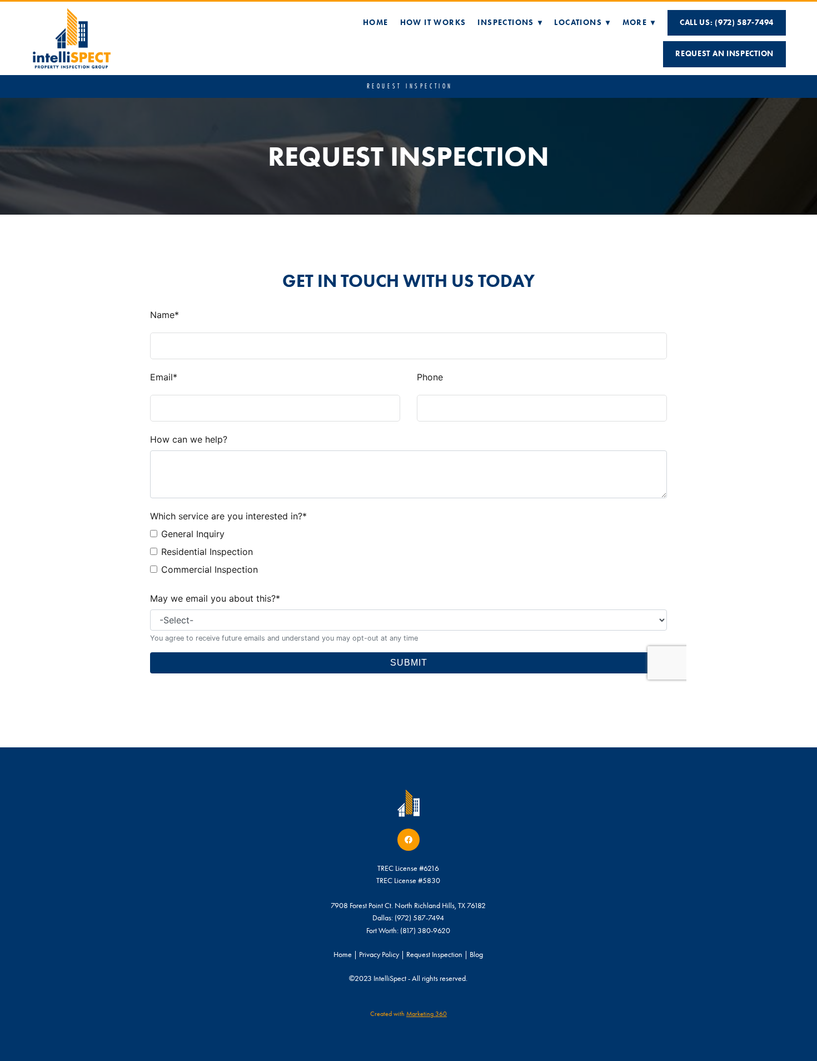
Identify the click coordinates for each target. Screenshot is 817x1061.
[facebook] (408, 840)
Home (375, 22)
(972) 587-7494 (419, 918)
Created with (408, 1014)
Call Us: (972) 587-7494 (727, 22)
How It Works (433, 22)
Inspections (509, 22)
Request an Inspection (724, 53)
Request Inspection (434, 954)
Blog (476, 954)
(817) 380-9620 (425, 930)
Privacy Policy (379, 954)
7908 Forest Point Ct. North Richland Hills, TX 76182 (408, 905)
